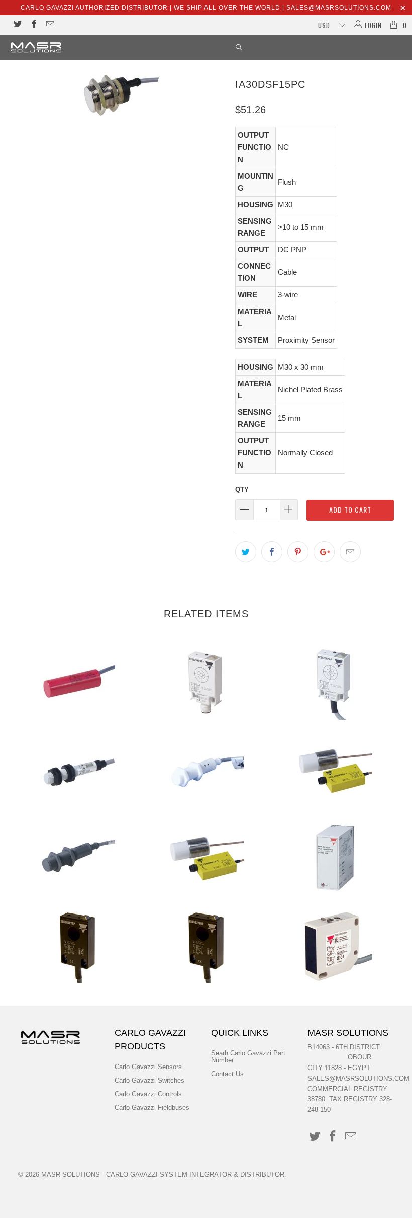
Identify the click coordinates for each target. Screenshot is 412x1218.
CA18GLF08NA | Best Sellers (77, 857)
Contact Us (227, 1074)
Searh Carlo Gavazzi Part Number (248, 1056)
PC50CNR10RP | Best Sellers (334, 945)
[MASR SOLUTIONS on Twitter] (17, 25)
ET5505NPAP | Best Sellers (206, 945)
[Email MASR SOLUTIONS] (49, 25)
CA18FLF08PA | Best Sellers (206, 770)
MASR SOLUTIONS (70, 1174)
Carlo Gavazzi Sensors (148, 1067)
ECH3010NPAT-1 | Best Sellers (334, 770)
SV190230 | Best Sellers (334, 857)
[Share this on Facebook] (271, 551)
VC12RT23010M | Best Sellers (77, 682)
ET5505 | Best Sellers (77, 945)
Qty (242, 489)
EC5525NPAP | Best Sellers (334, 682)
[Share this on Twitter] (245, 551)
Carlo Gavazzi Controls (148, 1094)
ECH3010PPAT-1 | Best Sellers (206, 857)
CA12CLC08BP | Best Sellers (77, 770)
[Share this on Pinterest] (297, 551)
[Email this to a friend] (350, 551)
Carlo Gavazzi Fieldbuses (152, 1107)
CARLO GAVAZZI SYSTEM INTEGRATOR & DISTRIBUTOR (195, 1174)
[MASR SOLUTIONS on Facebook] (33, 25)
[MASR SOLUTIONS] (38, 47)
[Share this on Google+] (324, 551)
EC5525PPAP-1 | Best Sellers (206, 682)
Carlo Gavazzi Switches (149, 1080)
